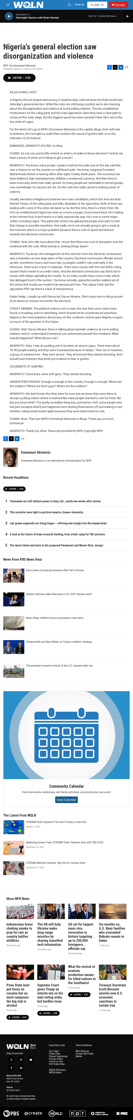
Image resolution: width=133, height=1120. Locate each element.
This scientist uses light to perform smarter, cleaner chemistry (46, 512)
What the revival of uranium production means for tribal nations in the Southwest (82, 975)
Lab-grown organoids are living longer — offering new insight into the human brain (58, 523)
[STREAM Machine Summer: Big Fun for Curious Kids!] (13, 868)
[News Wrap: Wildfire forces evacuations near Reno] (13, 623)
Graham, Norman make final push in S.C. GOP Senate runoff (59, 594)
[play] (9, 16)
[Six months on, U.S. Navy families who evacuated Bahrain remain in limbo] (113, 911)
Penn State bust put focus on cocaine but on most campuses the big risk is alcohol (18, 995)
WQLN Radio (55, 1072)
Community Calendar (66, 786)
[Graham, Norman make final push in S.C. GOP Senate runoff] (13, 599)
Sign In (79, 4)
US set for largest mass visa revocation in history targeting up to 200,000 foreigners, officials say (80, 936)
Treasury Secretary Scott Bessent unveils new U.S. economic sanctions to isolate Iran (112, 995)
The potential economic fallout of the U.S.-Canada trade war (59, 665)
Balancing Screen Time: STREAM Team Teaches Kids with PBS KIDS (64, 842)
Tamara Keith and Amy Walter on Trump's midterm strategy (59, 641)
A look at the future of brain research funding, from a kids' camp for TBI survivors (57, 534)
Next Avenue (82, 1051)
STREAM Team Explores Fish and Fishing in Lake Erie (56, 822)
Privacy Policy (56, 1059)
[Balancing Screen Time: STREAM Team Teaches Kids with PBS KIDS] (13, 848)
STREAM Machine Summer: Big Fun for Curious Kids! (56, 862)
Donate (120, 5)
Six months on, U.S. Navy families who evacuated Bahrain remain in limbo (112, 932)
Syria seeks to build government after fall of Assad (55, 570)
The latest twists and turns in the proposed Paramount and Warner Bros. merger (56, 545)
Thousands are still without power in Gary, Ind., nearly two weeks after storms (55, 501)
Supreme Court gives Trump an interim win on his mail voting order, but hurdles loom (50, 993)
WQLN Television (57, 1070)
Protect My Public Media (85, 1055)
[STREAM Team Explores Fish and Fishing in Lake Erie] (13, 827)
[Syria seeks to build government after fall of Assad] (13, 576)
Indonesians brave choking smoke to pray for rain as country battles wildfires (19, 932)
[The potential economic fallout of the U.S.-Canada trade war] (13, 671)
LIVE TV (99, 5)
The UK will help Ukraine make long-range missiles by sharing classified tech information (50, 934)
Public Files (54, 1054)
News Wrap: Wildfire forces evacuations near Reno (54, 618)
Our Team (54, 1051)
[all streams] (128, 16)
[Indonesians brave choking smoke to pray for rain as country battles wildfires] (20, 911)
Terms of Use (56, 1061)
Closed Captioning (58, 1056)
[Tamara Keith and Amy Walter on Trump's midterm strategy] (13, 647)
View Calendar (66, 800)
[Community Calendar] (66, 735)
